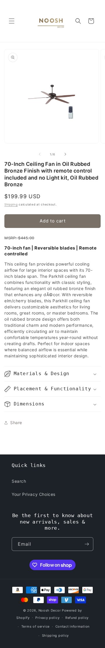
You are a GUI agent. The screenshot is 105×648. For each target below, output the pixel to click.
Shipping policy (55, 635)
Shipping (11, 204)
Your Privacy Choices (33, 494)
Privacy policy (47, 618)
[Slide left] (39, 154)
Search (19, 481)
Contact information (72, 626)
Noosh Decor (49, 610)
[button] (11, 21)
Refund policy (77, 618)
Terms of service (35, 626)
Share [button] (16, 422)
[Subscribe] (86, 544)
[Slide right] (65, 154)
